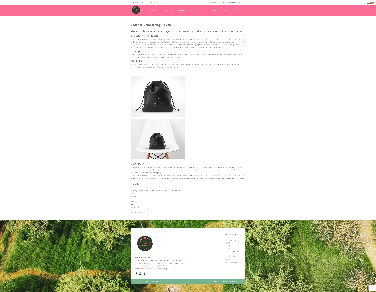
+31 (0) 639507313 (232, 240)
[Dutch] (368, 3)
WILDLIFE (200, 10)
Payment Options (139, 2)
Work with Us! (136, 213)
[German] (373, 3)
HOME (141, 10)
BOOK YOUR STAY (238, 10)
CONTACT (213, 10)
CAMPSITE (152, 10)
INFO (224, 10)
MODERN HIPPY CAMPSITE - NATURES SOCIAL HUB (226, 2)
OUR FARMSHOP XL (185, 10)
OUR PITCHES (167, 10)
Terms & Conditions (155, 2)
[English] (370, 3)
